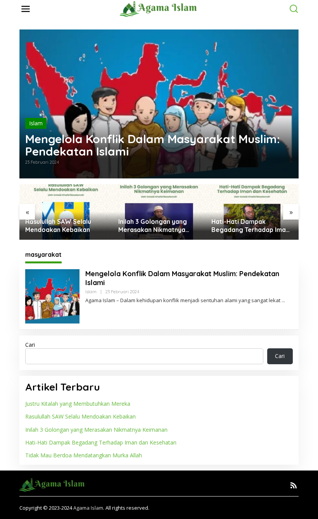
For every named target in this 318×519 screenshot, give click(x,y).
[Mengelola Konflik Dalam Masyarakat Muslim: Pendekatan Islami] (283, 300)
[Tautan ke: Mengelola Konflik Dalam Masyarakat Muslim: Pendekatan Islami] (159, 103)
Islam (36, 123)
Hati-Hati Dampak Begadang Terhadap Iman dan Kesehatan (250, 226)
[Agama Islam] (160, 8)
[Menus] (25, 9)
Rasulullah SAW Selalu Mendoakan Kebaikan (58, 226)
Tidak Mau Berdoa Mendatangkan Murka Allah (83, 455)
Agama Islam (88, 507)
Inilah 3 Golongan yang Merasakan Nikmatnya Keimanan (152, 226)
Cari (30, 344)
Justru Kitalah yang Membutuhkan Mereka (77, 403)
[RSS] (294, 485)
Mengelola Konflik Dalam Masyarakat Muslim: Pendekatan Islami (152, 145)
